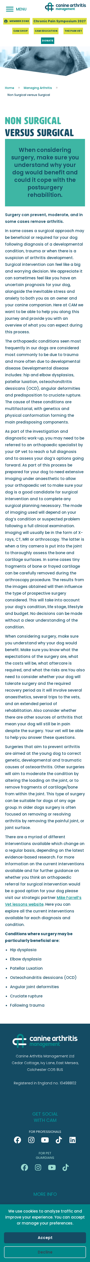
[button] (17, 1140)
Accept (45, 1237)
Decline (45, 1252)
